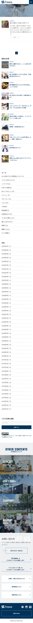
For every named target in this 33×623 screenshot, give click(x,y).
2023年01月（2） (7, 261)
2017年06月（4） (7, 382)
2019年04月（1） (7, 299)
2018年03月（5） (7, 348)
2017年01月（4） (7, 401)
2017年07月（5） (7, 379)
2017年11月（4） (7, 363)
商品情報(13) (5, 210)
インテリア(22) (6, 184)
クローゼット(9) (6, 199)
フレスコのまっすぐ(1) (8, 180)
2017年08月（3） (7, 375)
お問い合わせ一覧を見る (16, 550)
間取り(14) (5, 225)
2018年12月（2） (7, 314)
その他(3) (4, 206)
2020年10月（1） (7, 280)
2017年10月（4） (7, 367)
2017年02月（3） (7, 397)
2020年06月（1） (7, 288)
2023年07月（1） (7, 246)
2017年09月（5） (7, 371)
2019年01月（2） (7, 310)
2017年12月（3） (7, 360)
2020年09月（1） (7, 284)
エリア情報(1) (6, 233)
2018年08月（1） (7, 329)
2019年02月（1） (7, 307)
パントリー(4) (6, 195)
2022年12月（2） (7, 265)
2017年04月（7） (7, 390)
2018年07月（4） (7, 333)
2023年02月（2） (7, 258)
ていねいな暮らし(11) (8, 218)
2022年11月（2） (7, 269)
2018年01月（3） (7, 356)
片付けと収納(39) (7, 188)
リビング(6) (5, 203)
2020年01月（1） (7, 292)
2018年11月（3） (7, 318)
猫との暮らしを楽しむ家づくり (19, 23)
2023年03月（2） (7, 254)
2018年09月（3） (7, 326)
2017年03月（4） (7, 394)
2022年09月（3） (7, 276)
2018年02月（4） (7, 352)
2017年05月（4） (7, 386)
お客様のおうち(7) (7, 214)
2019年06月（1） (7, 295)
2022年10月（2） (7, 273)
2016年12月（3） (7, 405)
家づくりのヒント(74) (8, 191)
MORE (14, 37)
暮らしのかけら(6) (7, 222)
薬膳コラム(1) (6, 229)
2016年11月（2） (7, 409)
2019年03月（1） (7, 303)
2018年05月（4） (7, 341)
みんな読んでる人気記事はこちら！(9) (13, 176)
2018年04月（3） (7, 345)
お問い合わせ (16, 613)
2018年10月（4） (7, 322)
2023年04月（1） (7, 250)
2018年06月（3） (7, 337)
